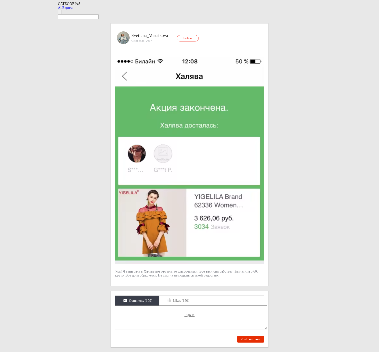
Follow (187, 38)
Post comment (251, 339)
